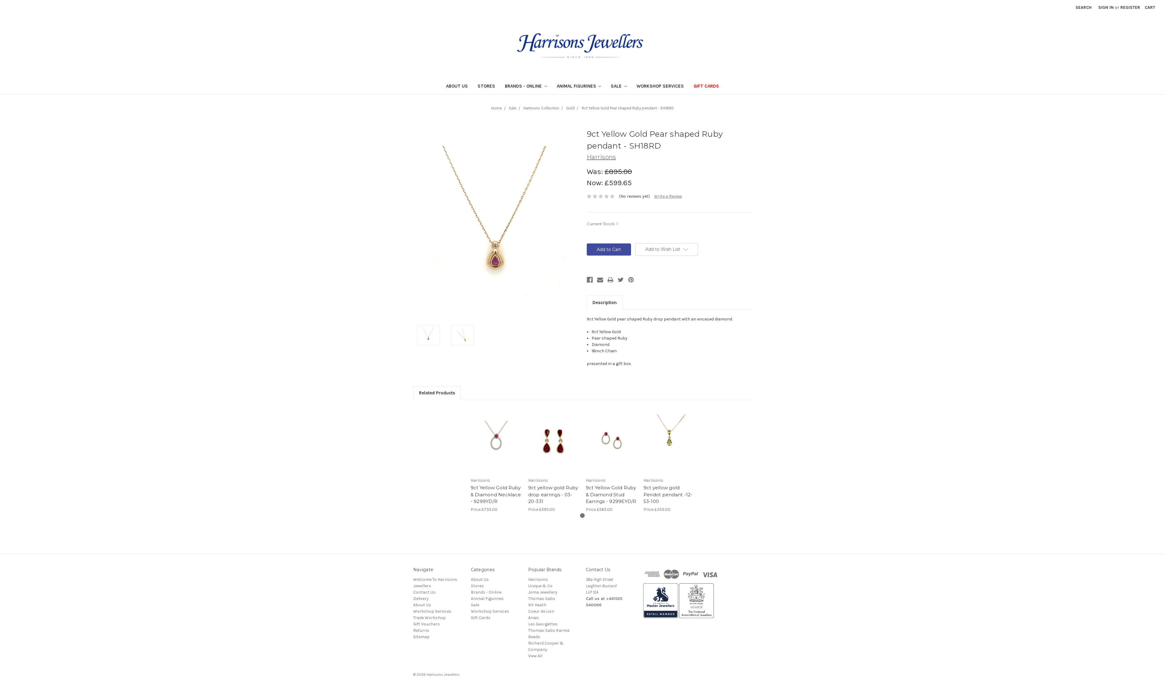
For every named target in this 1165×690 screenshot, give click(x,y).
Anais (533, 617)
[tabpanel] (496, 460)
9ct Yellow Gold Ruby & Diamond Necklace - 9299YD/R (496, 494)
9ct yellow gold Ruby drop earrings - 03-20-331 (553, 494)
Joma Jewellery (542, 592)
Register (1130, 7)
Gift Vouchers (426, 624)
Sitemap (421, 636)
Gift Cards (706, 86)
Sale (617, 86)
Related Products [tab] (437, 393)
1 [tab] (582, 515)
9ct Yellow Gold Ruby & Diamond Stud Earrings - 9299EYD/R (611, 494)
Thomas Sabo (541, 598)
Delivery (421, 598)
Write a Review (668, 196)
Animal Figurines (577, 86)
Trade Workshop (429, 617)
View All (535, 655)
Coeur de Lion (541, 611)
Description (605, 302)
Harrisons (538, 579)
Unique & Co (540, 585)
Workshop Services (660, 86)
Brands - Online (524, 86)
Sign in (1106, 7)
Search (1084, 7)
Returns (421, 630)
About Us (457, 86)
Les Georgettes (543, 624)
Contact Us (424, 592)
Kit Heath (537, 605)
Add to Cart (496, 440)
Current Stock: (602, 223)
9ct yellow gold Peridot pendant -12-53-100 (668, 494)
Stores (486, 86)
